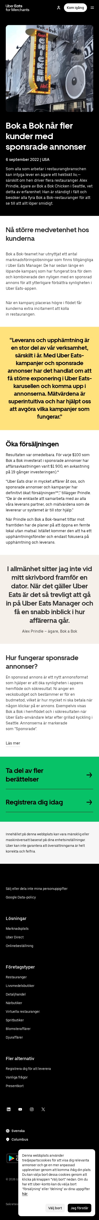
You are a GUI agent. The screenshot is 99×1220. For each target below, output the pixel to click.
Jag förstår (79, 1208)
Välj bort (55, 1208)
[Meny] (92, 7)
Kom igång (75, 8)
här (25, 1194)
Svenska (18, 1131)
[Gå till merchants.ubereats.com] (17, 7)
